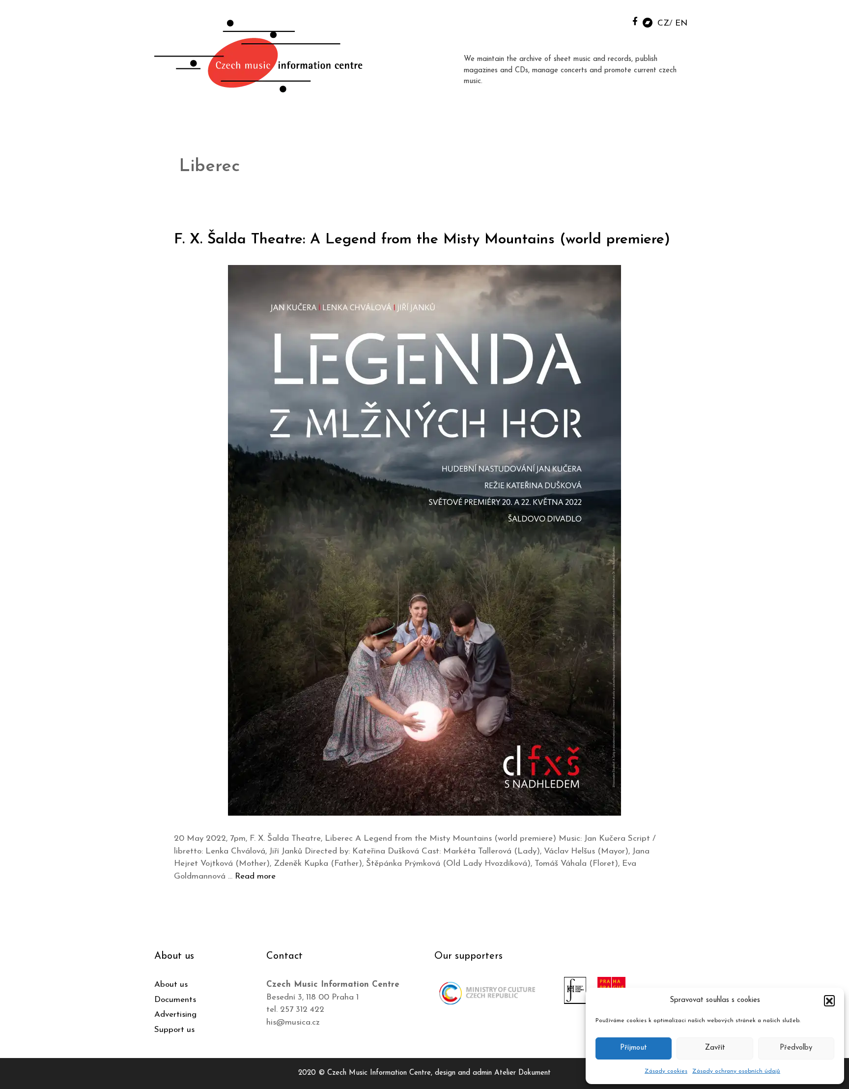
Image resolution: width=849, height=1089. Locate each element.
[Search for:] (612, 20)
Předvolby (796, 1048)
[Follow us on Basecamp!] (647, 22)
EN (681, 23)
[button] (829, 1000)
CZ (663, 23)
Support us (174, 1030)
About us (171, 984)
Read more (255, 876)
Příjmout (633, 1048)
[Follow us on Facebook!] (635, 21)
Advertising (175, 1014)
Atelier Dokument (522, 1073)
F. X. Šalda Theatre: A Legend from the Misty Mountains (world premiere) (422, 239)
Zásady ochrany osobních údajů (736, 1071)
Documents (175, 1000)
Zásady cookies (666, 1071)
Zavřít (715, 1048)
